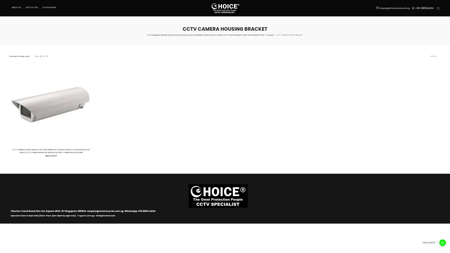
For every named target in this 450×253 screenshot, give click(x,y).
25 (47, 56)
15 (41, 56)
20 (44, 56)
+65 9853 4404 (147, 211)
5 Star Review (49, 7)
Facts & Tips (32, 7)
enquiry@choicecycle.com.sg (105, 211)
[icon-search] (438, 8)
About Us (16, 7)
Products (270, 35)
